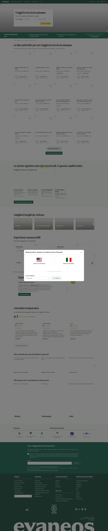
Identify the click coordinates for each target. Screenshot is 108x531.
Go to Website (56, 278)
